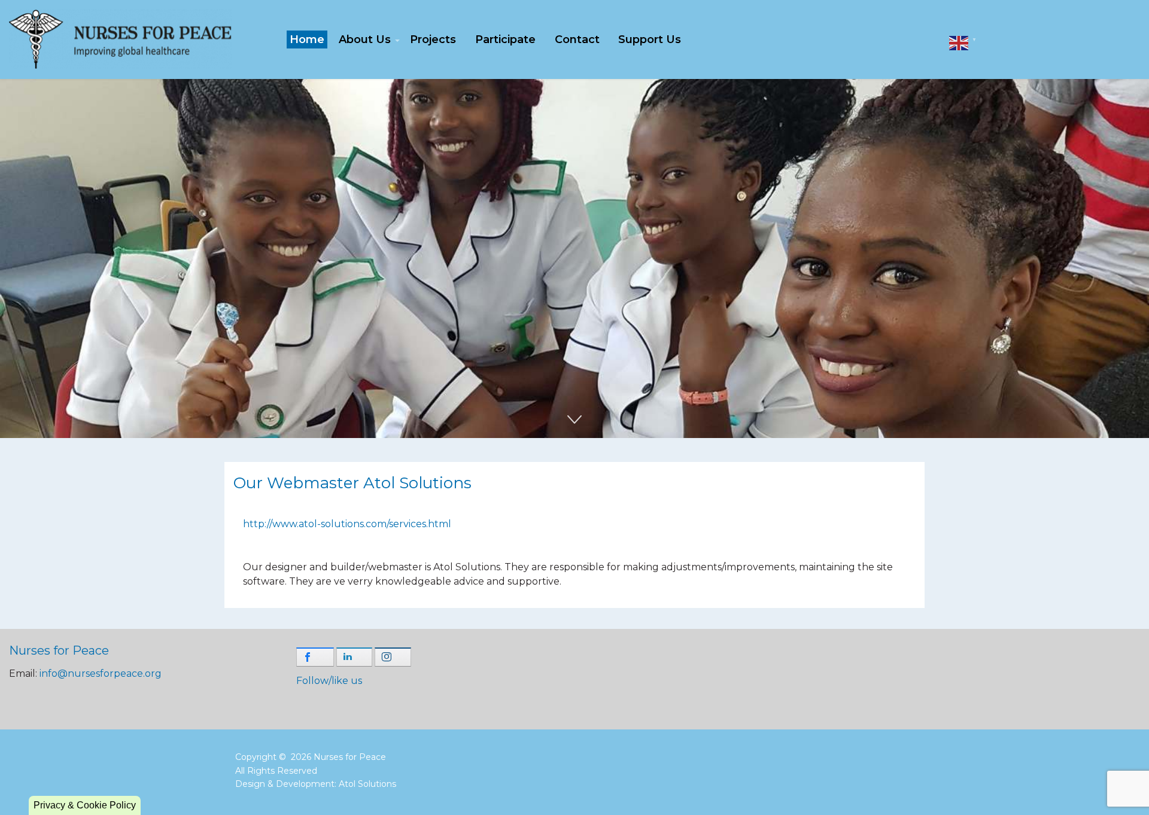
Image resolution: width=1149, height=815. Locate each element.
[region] (574, 258)
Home (307, 39)
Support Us (649, 39)
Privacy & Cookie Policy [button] (85, 805)
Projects (433, 39)
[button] (574, 258)
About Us (365, 39)
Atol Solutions (367, 783)
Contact (577, 39)
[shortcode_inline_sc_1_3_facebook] (315, 657)
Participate (505, 39)
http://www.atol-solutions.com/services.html (347, 524)
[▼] (958, 42)
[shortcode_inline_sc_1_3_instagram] (393, 657)
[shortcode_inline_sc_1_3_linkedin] (354, 657)
